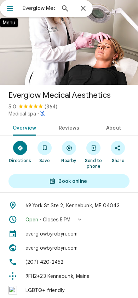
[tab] (23, 127)
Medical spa (22, 114)
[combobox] (39, 8)
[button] (69, 220)
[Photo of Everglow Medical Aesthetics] (69, 42)
